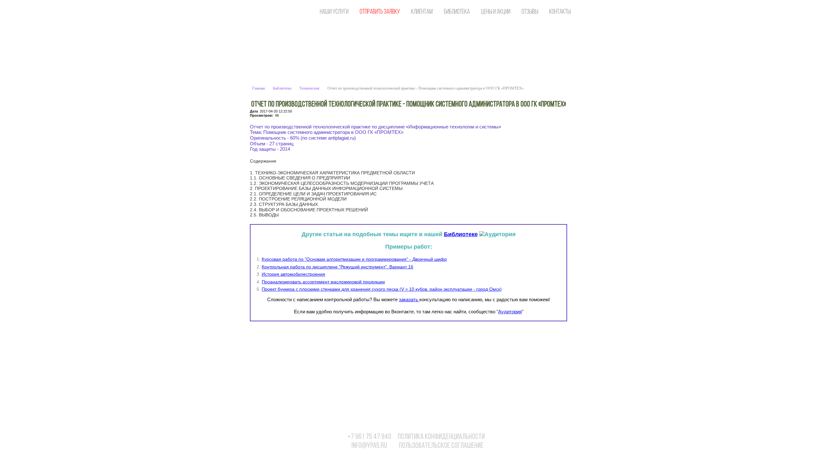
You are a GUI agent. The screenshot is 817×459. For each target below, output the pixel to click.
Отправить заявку (380, 12)
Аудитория (510, 311)
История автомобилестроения (293, 274)
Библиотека (457, 12)
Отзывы (529, 12)
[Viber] (547, 440)
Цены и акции (495, 12)
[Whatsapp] (534, 440)
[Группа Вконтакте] (521, 440)
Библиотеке (461, 234)
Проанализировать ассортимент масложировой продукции (323, 281)
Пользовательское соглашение (441, 446)
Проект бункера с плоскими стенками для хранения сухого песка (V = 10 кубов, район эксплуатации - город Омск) (382, 289)
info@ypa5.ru (369, 446)
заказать (409, 299)
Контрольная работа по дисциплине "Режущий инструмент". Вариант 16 (337, 266)
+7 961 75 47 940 (369, 437)
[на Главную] (279, 12)
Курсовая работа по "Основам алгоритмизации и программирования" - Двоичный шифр (354, 259)
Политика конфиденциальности (441, 437)
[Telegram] (561, 440)
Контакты (560, 12)
